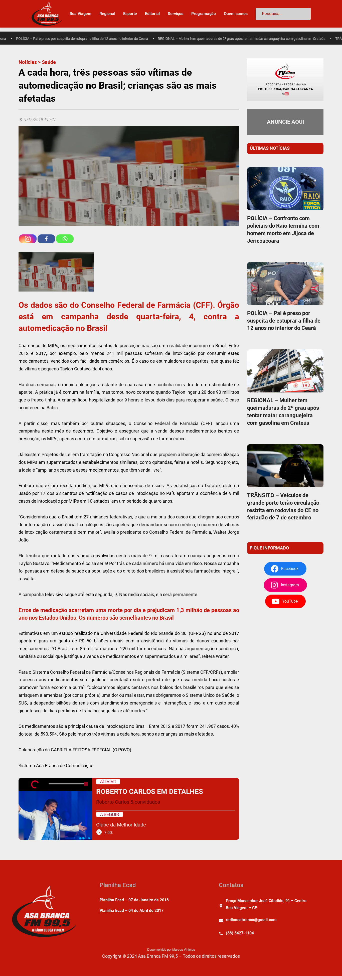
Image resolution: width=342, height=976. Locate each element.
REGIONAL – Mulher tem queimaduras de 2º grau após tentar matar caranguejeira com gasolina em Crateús (218, 39)
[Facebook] (46, 238)
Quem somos (236, 13)
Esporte (130, 13)
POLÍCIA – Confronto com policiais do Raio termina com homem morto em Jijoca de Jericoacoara (283, 229)
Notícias (28, 62)
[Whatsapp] (65, 238)
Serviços (175, 13)
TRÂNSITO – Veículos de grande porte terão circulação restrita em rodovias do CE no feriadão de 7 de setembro (283, 506)
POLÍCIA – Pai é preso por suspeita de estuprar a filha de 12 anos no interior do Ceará (283, 320)
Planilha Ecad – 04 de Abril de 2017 (131, 910)
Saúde (49, 62)
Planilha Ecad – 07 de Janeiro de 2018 (134, 900)
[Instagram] (28, 238)
